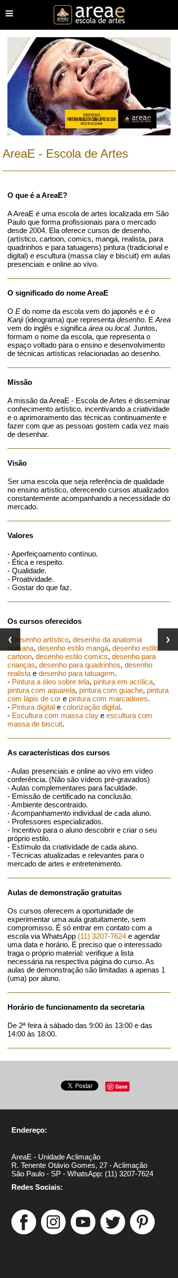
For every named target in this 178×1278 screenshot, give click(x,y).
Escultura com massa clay (55, 715)
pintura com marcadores (108, 698)
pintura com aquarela (41, 690)
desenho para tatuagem (77, 673)
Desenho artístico (40, 639)
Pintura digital (33, 707)
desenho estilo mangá (73, 648)
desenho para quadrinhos (80, 665)
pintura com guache (111, 690)
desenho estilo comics (72, 656)
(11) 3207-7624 (102, 936)
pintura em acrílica (123, 681)
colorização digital (91, 707)
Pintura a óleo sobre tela (50, 681)
